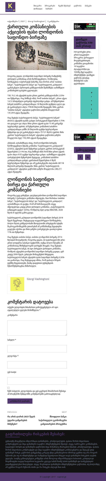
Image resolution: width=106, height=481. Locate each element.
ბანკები (88, 6)
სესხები (49, 8)
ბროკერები (50, 6)
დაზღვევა (38, 8)
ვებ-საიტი (11, 372)
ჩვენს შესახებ (64, 6)
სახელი (11, 339)
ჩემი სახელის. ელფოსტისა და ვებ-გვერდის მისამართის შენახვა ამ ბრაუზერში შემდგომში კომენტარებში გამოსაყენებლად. (36, 392)
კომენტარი (12, 315)
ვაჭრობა (78, 6)
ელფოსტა (12, 356)
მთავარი (38, 6)
